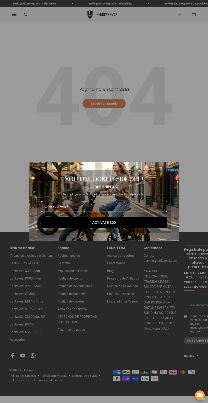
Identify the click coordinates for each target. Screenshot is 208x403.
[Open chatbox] (200, 395)
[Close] (174, 167)
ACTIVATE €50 (104, 222)
